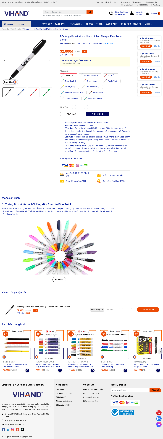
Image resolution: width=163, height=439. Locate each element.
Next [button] (50, 60)
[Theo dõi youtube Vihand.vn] (17, 429)
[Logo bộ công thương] (122, 412)
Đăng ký (155, 390)
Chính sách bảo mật (91, 397)
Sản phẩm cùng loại (13, 324)
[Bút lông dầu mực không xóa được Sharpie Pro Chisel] (147, 344)
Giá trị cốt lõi (61, 397)
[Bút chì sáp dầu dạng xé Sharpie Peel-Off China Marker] (16, 344)
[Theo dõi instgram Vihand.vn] (12, 429)
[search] (90, 12)
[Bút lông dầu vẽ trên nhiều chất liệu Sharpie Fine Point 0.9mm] (27, 60)
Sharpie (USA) (108, 43)
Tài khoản (139, 12)
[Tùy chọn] (27, 370)
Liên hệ (116, 2)
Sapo (30, 437)
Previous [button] (4, 60)
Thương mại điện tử (64, 401)
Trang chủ (100, 2)
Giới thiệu (108, 2)
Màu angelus (47, 15)
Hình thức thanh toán (91, 393)
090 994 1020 (120, 15)
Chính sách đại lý (63, 405)
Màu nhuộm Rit (57, 15)
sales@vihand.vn (17, 424)
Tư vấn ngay (157, 5)
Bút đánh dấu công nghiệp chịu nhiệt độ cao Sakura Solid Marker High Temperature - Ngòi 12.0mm (48, 366)
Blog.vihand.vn (125, 2)
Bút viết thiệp (68, 15)
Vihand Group (136, 2)
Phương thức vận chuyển (93, 389)
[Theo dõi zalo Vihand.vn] (8, 429)
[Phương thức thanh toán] (74, 165)
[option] (27, 60)
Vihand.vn (15, 437)
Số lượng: (64, 107)
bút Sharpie (77, 15)
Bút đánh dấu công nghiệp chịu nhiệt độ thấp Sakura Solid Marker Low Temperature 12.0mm (80, 366)
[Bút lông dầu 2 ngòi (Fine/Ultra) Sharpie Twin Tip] (114, 344)
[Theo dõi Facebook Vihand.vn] (3, 429)
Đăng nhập (139, 14)
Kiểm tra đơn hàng (151, 2)
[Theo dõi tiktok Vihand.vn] (22, 429)
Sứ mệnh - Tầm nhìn (64, 393)
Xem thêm (59, 279)
